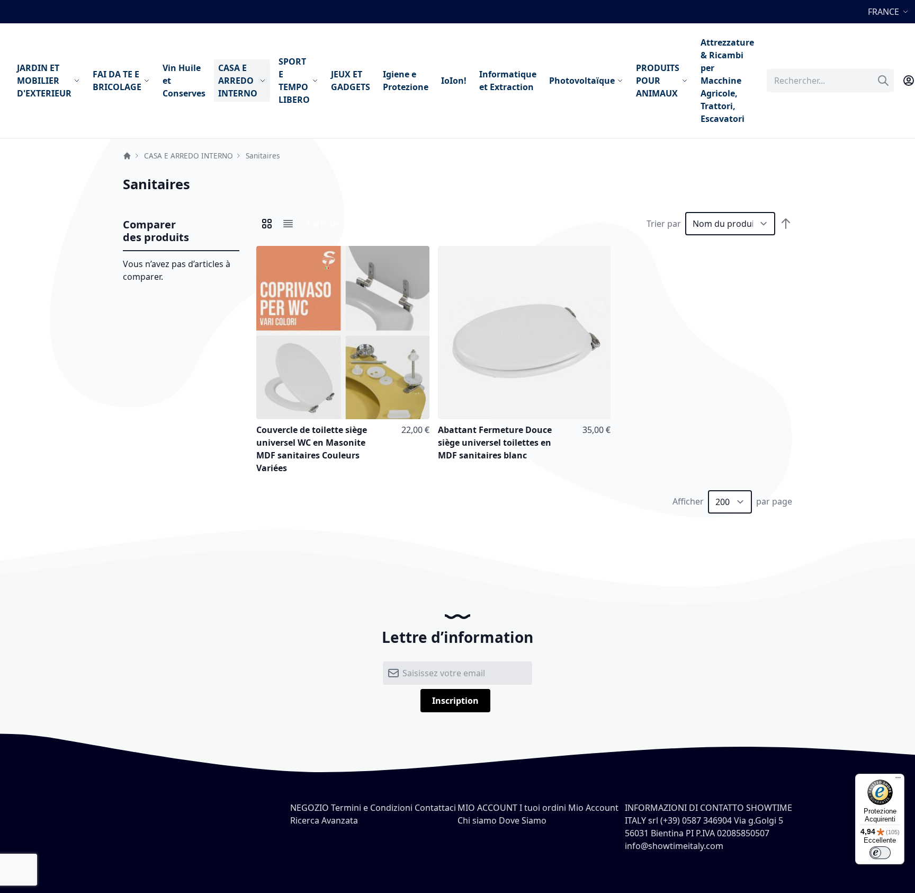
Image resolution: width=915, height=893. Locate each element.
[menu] (385, 80)
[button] (889, 11)
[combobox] (830, 80)
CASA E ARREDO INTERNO (188, 156)
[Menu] (898, 780)
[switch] (880, 852)
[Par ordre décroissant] (785, 223)
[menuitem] (48, 80)
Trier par (664, 223)
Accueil (127, 156)
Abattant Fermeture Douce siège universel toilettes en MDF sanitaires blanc (495, 442)
